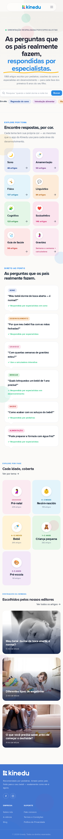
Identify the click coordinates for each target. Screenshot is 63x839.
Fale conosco (30, 812)
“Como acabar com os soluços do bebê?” (31, 412)
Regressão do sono (20, 101)
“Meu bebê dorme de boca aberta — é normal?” (29, 298)
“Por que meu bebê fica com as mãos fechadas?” (29, 326)
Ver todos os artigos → (49, 604)
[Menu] (51, 7)
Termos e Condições (33, 817)
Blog (5, 822)
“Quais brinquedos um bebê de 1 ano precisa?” (29, 384)
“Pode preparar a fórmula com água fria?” (31, 436)
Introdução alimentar (44, 101)
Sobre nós (8, 812)
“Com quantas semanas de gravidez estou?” (28, 354)
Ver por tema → (10, 473)
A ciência (7, 817)
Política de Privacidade (34, 822)
